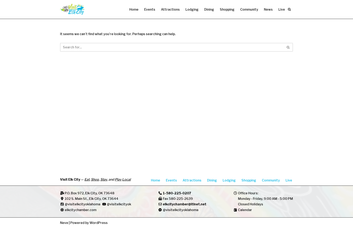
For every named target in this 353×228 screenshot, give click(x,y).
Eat (86, 179)
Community (249, 9)
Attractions (170, 9)
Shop (95, 179)
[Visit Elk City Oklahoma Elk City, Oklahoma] (72, 9)
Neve (64, 223)
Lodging (192, 9)
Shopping (227, 9)
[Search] (289, 9)
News (268, 9)
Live (281, 9)
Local (126, 179)
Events (149, 9)
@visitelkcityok (118, 204)
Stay (103, 179)
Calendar (245, 210)
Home (134, 9)
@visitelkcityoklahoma (82, 204)
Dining (209, 9)
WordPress (98, 223)
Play (118, 179)
